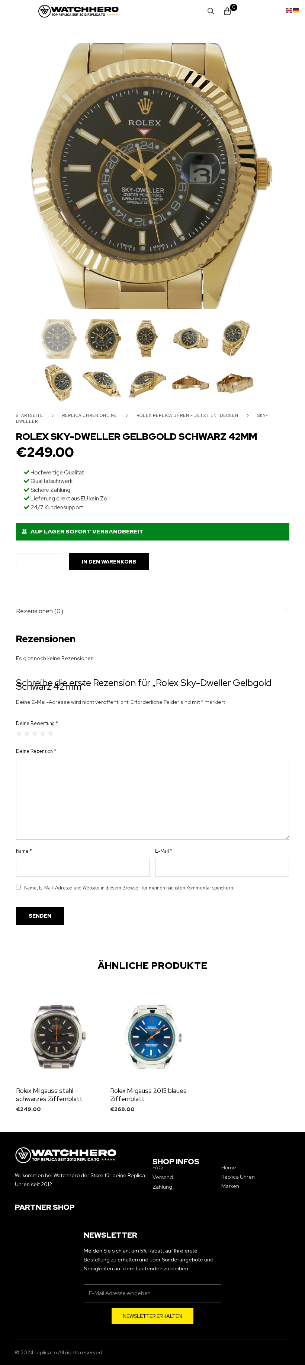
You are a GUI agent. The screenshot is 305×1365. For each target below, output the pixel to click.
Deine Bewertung (37, 723)
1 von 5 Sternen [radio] (19, 733)
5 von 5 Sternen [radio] (50, 733)
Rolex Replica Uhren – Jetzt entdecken (187, 415)
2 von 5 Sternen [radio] (27, 733)
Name (24, 851)
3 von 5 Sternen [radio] (35, 733)
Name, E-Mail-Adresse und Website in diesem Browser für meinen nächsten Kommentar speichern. (129, 888)
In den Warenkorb (109, 561)
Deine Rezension (36, 751)
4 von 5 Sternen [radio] (42, 733)
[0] (227, 11)
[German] (296, 10)
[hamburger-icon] (42, 11)
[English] (289, 10)
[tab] (152, 611)
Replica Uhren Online (89, 415)
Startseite (29, 415)
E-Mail (163, 851)
